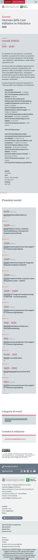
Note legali (5, 540)
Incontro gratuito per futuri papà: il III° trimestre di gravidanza (19, 248)
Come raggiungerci (8, 511)
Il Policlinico (18, 2)
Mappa (4, 513)
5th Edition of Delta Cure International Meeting (16, 327)
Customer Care (6, 508)
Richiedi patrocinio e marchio (11, 546)
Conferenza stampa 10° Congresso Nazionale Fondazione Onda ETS (18, 264)
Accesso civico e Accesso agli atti (12, 544)
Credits (4, 542)
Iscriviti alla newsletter (13, 518)
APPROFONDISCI (20, 559)
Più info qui (25, 457)
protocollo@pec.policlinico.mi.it (12, 498)
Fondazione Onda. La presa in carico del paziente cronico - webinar (19, 280)
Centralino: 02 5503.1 (11, 466)
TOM (8, 184)
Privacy (4, 537)
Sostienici (8, 2)
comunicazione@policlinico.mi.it (15, 439)
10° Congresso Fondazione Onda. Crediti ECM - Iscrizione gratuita (19, 296)
